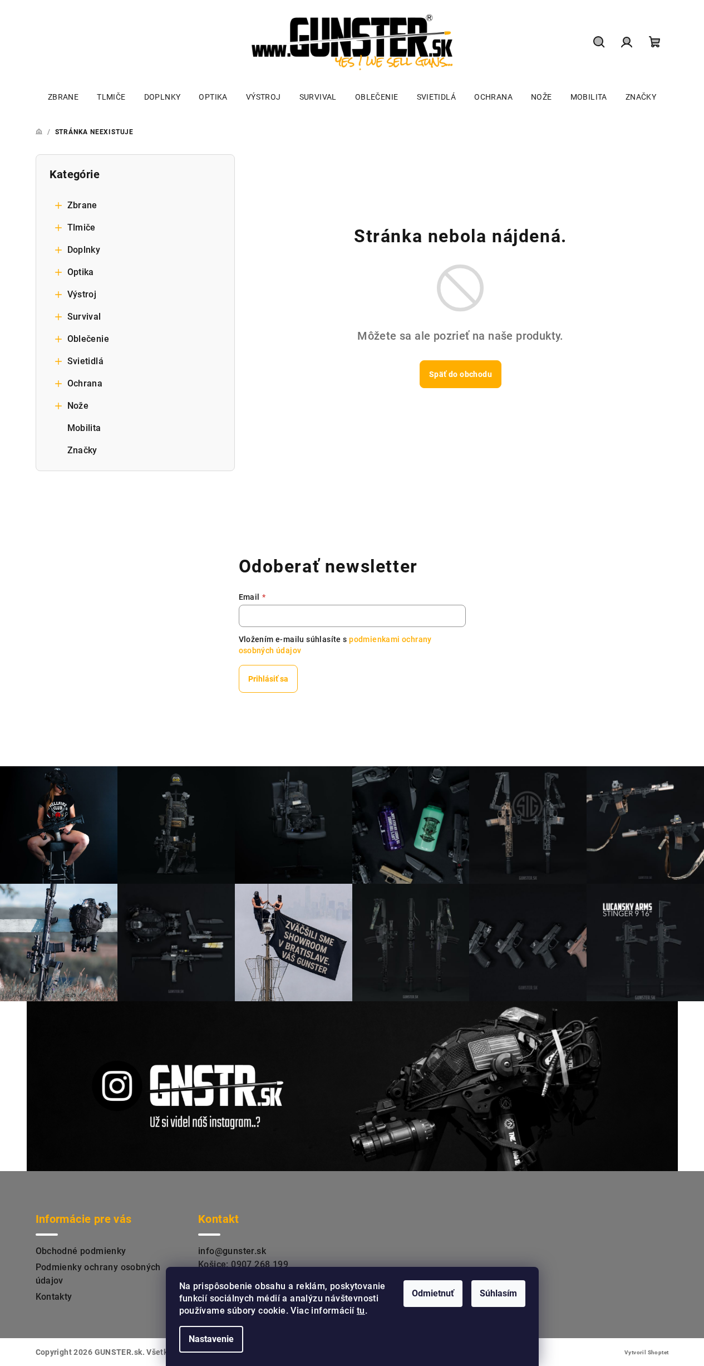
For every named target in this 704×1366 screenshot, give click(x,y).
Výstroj (82, 294)
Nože (78, 405)
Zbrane (82, 205)
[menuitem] (63, 97)
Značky (82, 450)
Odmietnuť (433, 1293)
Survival (84, 316)
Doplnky (84, 249)
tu (361, 1310)
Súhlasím (498, 1293)
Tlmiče (81, 227)
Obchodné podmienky (81, 1251)
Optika (80, 272)
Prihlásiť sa (268, 678)
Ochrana (85, 383)
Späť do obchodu (460, 374)
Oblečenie (88, 339)
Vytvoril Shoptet (646, 1352)
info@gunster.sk (232, 1251)
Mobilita (84, 428)
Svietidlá (85, 361)
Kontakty (54, 1296)
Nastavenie (211, 1339)
